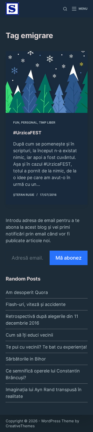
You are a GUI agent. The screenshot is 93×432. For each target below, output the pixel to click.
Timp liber (47, 122)
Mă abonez (69, 258)
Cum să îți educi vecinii (29, 335)
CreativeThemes (20, 426)
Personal (29, 122)
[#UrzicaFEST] (47, 82)
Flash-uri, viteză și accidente (35, 304)
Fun (16, 122)
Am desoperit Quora (27, 292)
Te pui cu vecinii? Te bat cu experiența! (46, 347)
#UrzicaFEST (27, 132)
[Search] (65, 9)
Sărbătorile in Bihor (26, 358)
